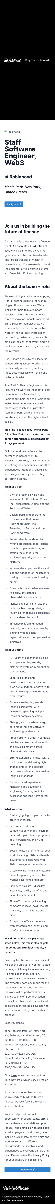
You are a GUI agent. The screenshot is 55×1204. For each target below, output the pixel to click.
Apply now (12, 204)
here (14, 1075)
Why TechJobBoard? (37, 60)
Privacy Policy (41, 1155)
